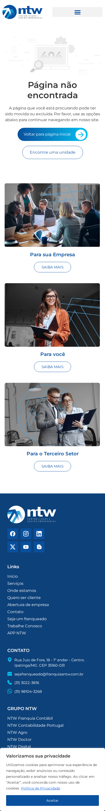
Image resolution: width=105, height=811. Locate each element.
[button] (77, 12)
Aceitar (52, 800)
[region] (52, 779)
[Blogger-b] (39, 547)
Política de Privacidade (40, 788)
